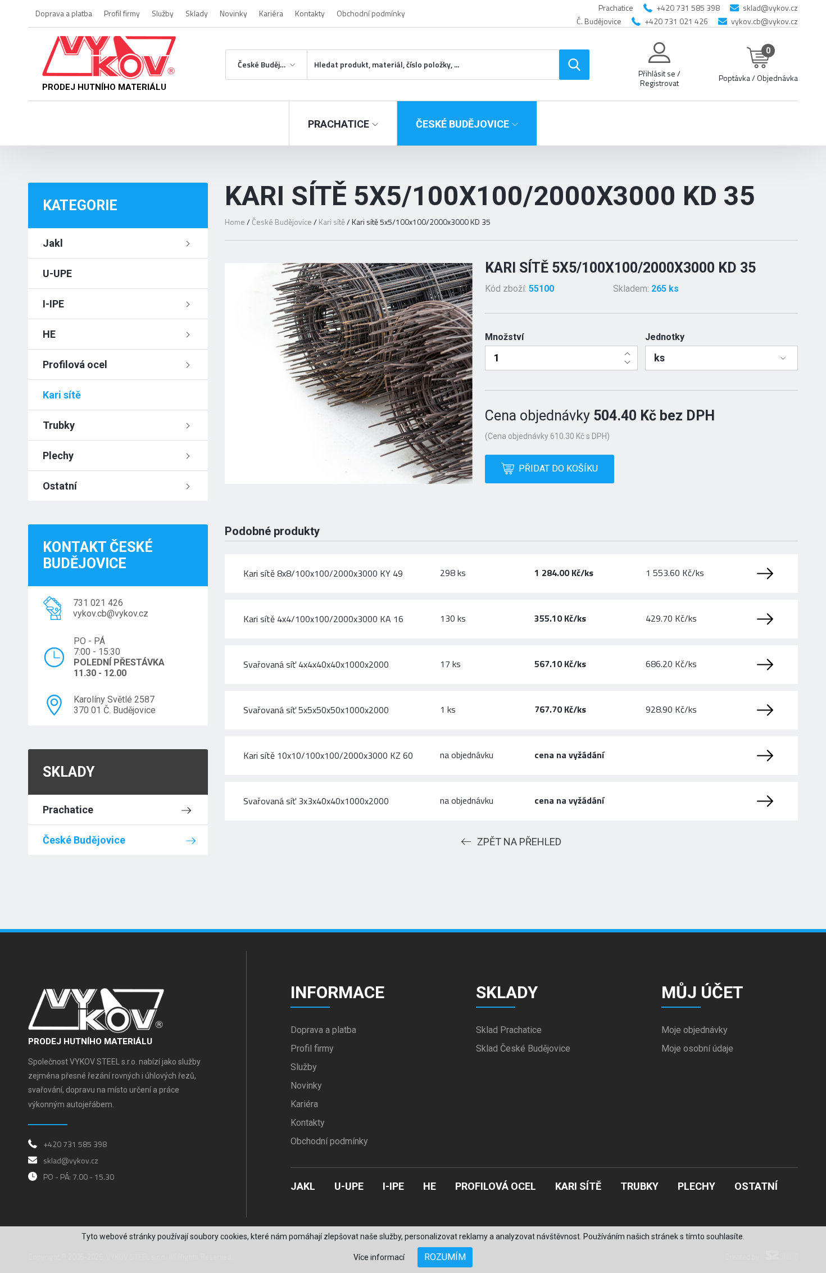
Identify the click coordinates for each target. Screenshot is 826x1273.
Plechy (58, 455)
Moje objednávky (694, 1030)
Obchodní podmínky (371, 13)
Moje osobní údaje (697, 1048)
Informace (337, 992)
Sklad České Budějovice (523, 1048)
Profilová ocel (75, 364)
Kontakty (310, 13)
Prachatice (68, 810)
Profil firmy (122, 13)
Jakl (53, 243)
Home (235, 222)
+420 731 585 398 (688, 7)
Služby (163, 13)
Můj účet (702, 992)
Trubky (59, 425)
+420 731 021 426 (676, 21)
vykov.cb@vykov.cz (764, 21)
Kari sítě (62, 395)
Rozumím (445, 1257)
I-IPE (53, 304)
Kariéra (271, 13)
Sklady (196, 13)
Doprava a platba (63, 13)
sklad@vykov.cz (770, 7)
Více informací (379, 1257)
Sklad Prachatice (509, 1030)
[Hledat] (574, 64)
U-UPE (57, 273)
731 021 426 (98, 602)
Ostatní (60, 486)
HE (49, 334)
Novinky (233, 13)
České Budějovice (84, 840)
